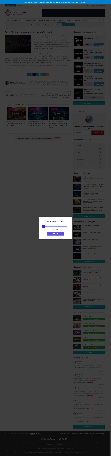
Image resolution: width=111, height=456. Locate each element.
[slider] (43, 226)
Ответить (55, 233)
